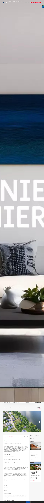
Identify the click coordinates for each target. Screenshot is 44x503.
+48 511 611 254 (27, 2)
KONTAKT (9, 3)
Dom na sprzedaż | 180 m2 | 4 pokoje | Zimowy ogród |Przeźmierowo (35, 472)
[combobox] (8, 402)
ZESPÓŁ (21, 1)
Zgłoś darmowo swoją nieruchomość (36, 2)
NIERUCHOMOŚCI (15, 1)
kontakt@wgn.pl (33, 438)
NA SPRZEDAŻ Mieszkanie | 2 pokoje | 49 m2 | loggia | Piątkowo (35, 452)
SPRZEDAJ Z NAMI (10, 1)
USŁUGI (19, 1)
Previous (4, 422)
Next (39, 422)
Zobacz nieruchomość (35, 448)
